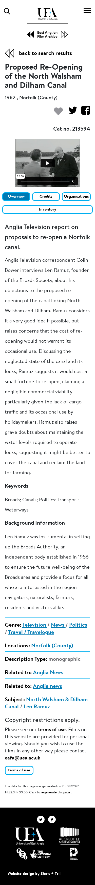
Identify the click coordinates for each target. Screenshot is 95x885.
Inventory (47, 210)
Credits (46, 197)
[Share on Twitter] (70, 113)
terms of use (52, 729)
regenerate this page (56, 792)
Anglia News (48, 673)
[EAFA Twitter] (42, 819)
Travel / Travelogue (31, 632)
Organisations (76, 197)
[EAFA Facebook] (53, 819)
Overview (16, 197)
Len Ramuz (37, 707)
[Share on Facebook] (83, 113)
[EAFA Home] (47, 23)
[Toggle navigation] (87, 11)
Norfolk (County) (52, 646)
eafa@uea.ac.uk (22, 758)
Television (34, 625)
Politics (78, 625)
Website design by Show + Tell (34, 874)
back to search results (45, 53)
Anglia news (47, 686)
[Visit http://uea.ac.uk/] (29, 836)
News (58, 625)
